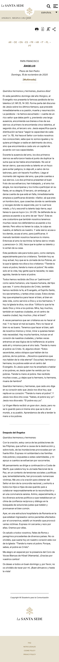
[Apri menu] (55, 6)
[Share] (54, 29)
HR (37, 42)
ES (26, 42)
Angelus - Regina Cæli (13, 18)
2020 (29, 18)
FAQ (29, 643)
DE (15, 42)
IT (42, 42)
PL (47, 42)
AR (10, 42)
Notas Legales (29, 647)
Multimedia (29, 79)
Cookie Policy (29, 651)
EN (21, 42)
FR (32, 42)
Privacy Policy (29, 654)
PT (29, 45)
